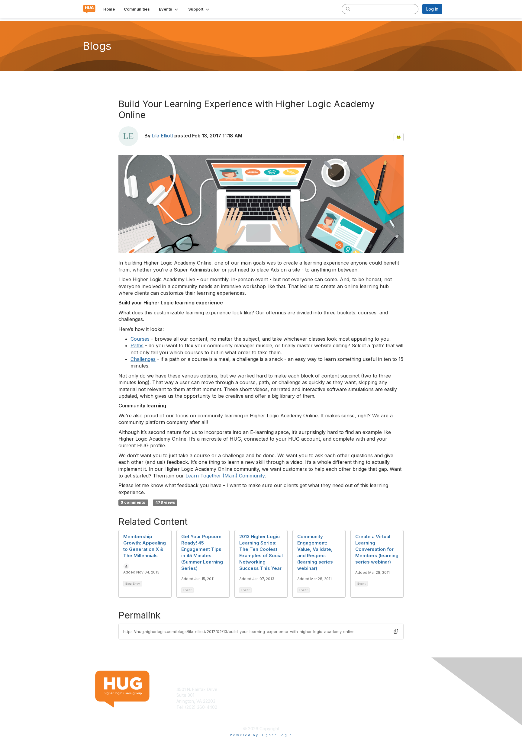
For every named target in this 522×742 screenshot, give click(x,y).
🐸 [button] (398, 137)
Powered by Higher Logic (261, 735)
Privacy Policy (365, 695)
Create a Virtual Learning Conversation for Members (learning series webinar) (376, 549)
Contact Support (192, 712)
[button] (169, 9)
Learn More (274, 695)
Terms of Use (364, 689)
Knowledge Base (280, 689)
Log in (432, 8)
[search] (348, 9)
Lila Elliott (162, 136)
